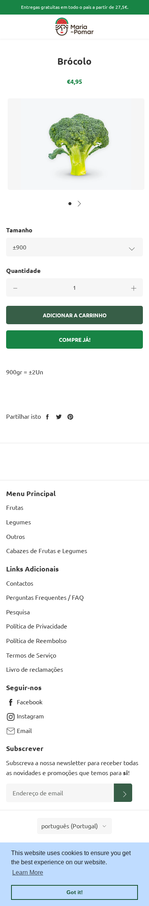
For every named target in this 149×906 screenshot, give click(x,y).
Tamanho (19, 230)
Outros (15, 536)
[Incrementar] (134, 287)
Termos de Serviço (31, 655)
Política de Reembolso (36, 640)
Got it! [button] (74, 892)
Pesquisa (18, 611)
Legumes (18, 522)
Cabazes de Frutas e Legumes (46, 550)
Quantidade (23, 270)
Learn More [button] (27, 872)
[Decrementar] (15, 287)
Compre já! (75, 339)
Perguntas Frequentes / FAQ (45, 597)
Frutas (14, 507)
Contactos (19, 583)
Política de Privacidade (36, 626)
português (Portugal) (69, 825)
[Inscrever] (123, 793)
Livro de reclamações (34, 669)
